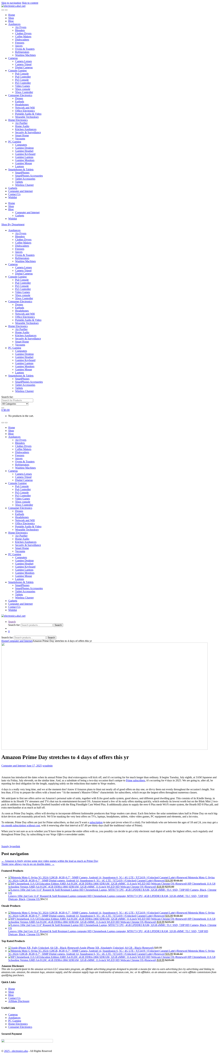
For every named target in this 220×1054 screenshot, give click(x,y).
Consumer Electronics (20, 95)
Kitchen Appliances (25, 129)
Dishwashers (22, 39)
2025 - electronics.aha (16, 1051)
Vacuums (20, 138)
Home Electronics (18, 120)
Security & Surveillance (28, 132)
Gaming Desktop (24, 147)
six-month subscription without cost (20, 825)
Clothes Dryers (23, 33)
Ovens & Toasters (25, 48)
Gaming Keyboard (25, 154)
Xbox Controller (24, 92)
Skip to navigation (11, 2)
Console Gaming (17, 70)
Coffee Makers (23, 36)
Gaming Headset (24, 150)
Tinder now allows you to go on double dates (27, 864)
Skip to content (30, 2)
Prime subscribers (135, 780)
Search (12, 621)
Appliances (14, 24)
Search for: (7, 396)
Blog (11, 21)
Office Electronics (25, 110)
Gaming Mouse (23, 163)
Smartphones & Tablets (21, 169)
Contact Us (14, 194)
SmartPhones (22, 172)
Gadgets (12, 188)
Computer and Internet (20, 191)
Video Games (22, 86)
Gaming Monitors (24, 160)
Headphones (22, 104)
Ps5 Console (22, 79)
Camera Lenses (23, 61)
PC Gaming (14, 141)
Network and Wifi (25, 107)
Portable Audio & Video (28, 113)
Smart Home (22, 135)
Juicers (19, 45)
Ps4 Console (22, 73)
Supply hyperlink (10, 846)
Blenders (20, 30)
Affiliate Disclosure (18, 1001)
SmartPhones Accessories (29, 175)
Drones (19, 98)
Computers (21, 144)
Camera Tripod (23, 64)
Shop (11, 17)
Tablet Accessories (25, 178)
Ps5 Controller (23, 82)
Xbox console (22, 89)
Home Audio (22, 126)
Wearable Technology (27, 116)
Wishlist (12, 197)
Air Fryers (20, 27)
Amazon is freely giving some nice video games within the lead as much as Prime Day (49, 861)
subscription (96, 822)
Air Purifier (21, 123)
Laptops (19, 166)
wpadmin (47, 765)
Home (11, 14)
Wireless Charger (24, 184)
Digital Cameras (24, 67)
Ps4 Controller (23, 76)
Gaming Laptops (24, 157)
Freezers (19, 42)
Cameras (13, 58)
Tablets (19, 181)
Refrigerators (22, 52)
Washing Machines (25, 55)
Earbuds (19, 101)
